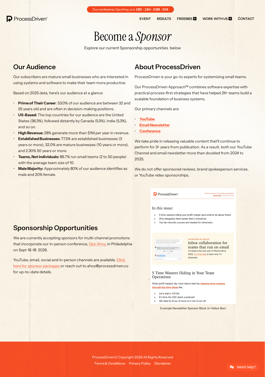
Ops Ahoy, (97, 244)
